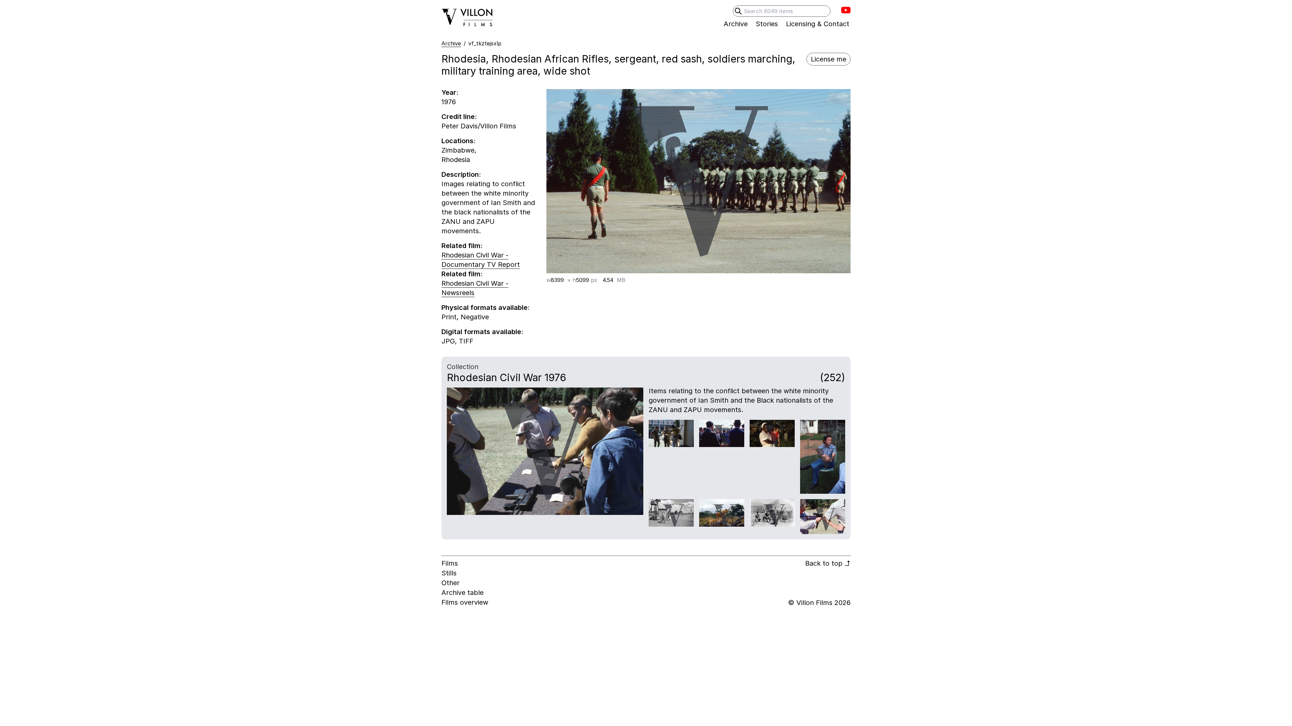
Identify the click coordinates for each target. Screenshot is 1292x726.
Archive (451, 43)
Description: (461, 174)
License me (828, 59)
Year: (449, 92)
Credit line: (459, 117)
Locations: (458, 141)
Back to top (828, 563)
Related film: (461, 246)
